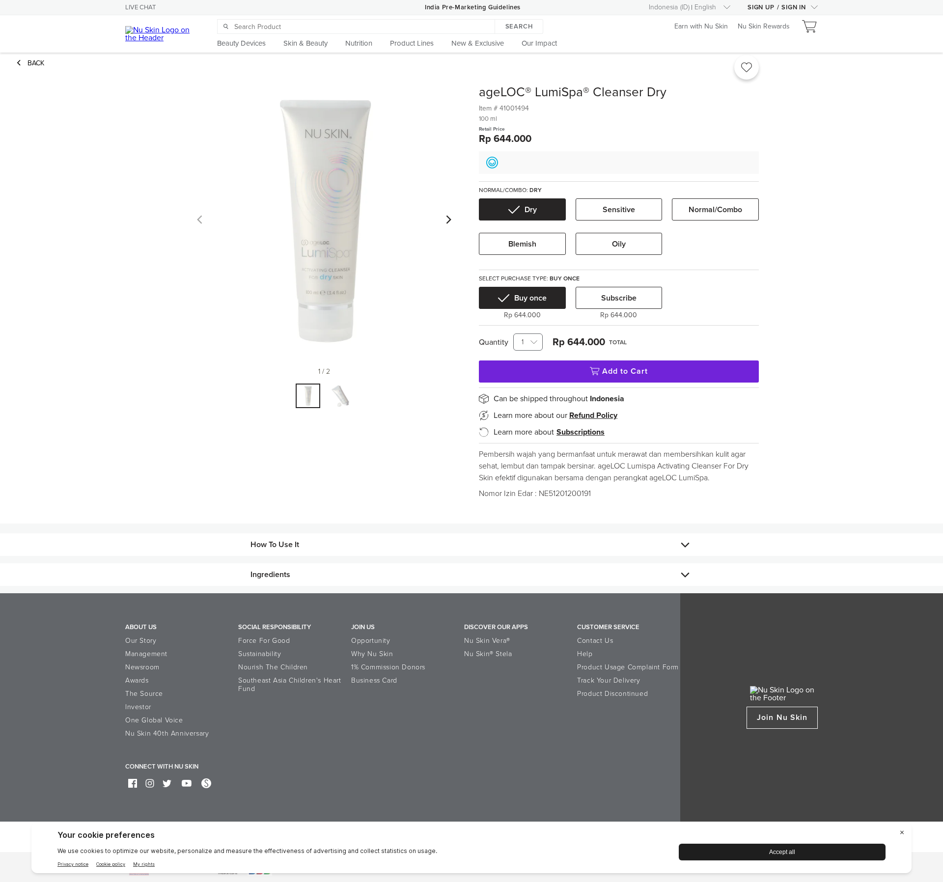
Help (584, 654)
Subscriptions (580, 432)
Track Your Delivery (608, 680)
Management (146, 654)
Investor (138, 707)
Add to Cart (625, 371)
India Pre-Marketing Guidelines (473, 7)
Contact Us (595, 640)
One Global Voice (154, 720)
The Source (144, 693)
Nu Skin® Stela (488, 654)
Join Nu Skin (782, 717)
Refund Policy (593, 415)
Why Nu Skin (372, 654)
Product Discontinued (612, 693)
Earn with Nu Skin (701, 26)
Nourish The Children (273, 667)
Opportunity (370, 640)
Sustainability (259, 654)
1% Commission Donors (388, 667)
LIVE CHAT (140, 7)
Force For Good (264, 640)
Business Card (374, 680)
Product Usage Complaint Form (628, 667)
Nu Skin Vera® (487, 640)
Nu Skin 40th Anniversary (167, 733)
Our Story (140, 640)
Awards (137, 680)
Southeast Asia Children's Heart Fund (289, 684)
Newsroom (142, 667)
